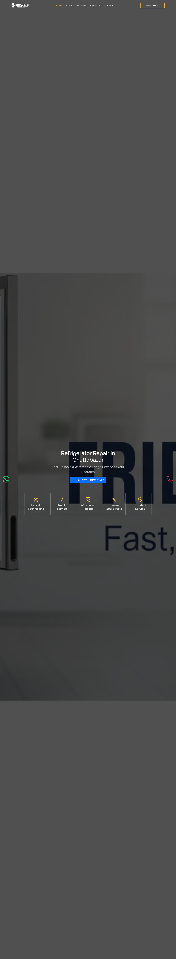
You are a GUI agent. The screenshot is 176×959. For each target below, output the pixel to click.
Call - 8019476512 (152, 5)
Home (59, 5)
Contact (108, 5)
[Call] (170, 479)
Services (81, 5)
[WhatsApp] (6, 479)
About (69, 5)
